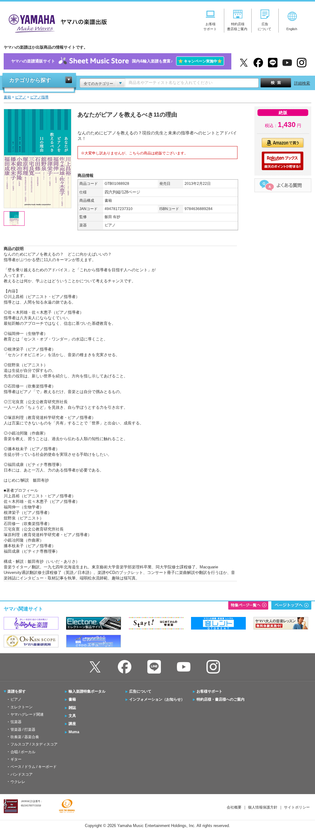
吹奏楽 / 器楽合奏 (24, 737)
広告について (140, 691)
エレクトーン (21, 707)
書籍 (72, 699)
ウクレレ (17, 782)
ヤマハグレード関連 (27, 714)
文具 (72, 716)
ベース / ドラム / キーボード (33, 767)
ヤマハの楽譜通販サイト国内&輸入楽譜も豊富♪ (116, 61)
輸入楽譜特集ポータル (87, 691)
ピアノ (16, 699)
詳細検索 (302, 83)
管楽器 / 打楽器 (22, 729)
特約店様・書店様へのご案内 (221, 699)
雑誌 (72, 708)
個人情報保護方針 (262, 807)
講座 (72, 724)
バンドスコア (21, 774)
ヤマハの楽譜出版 (56, 23)
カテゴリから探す (30, 80)
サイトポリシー (297, 807)
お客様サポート (209, 691)
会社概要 (234, 807)
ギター (16, 759)
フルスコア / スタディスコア (34, 744)
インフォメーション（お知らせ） (157, 699)
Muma (74, 732)
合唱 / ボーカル (22, 752)
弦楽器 (16, 722)
